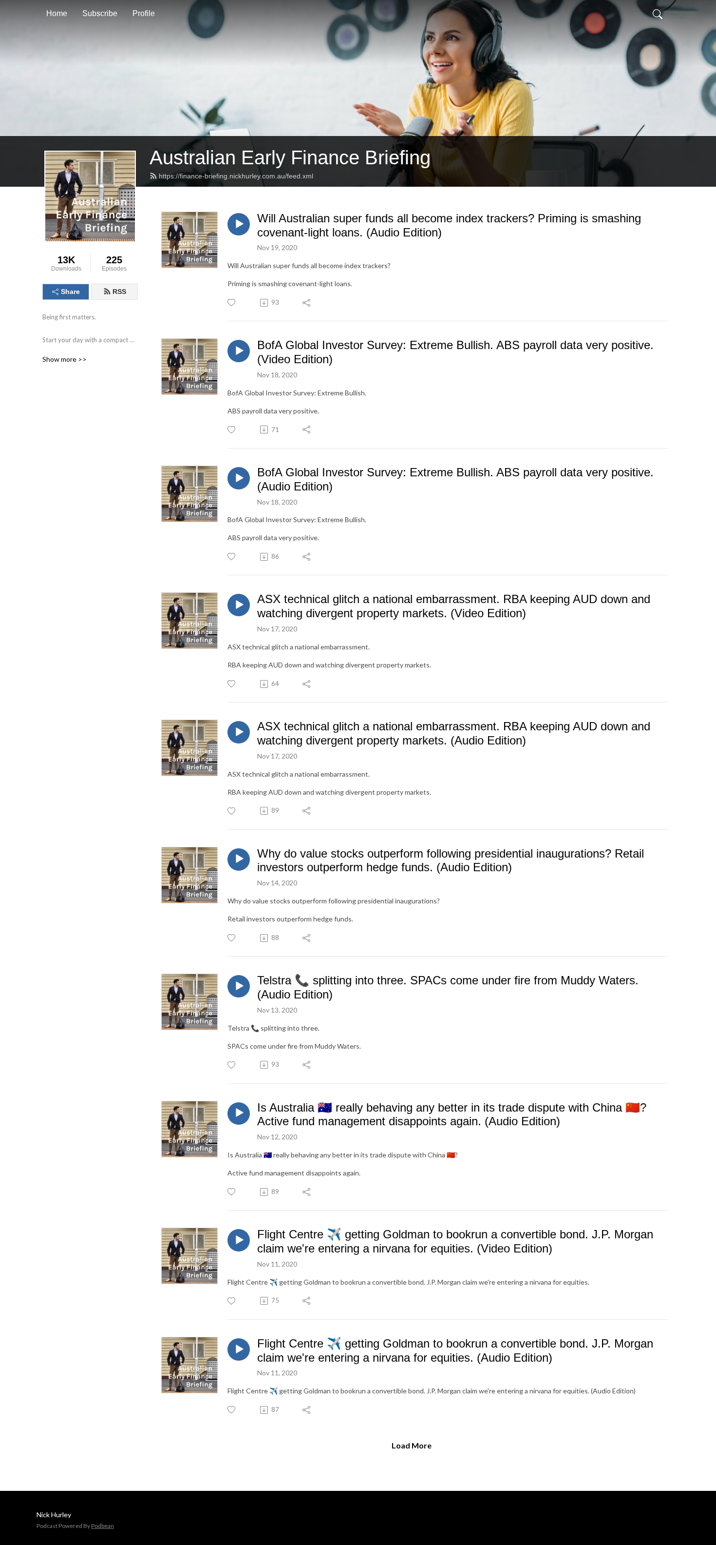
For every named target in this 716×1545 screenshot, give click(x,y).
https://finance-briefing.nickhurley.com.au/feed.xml (236, 176)
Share (70, 291)
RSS (119, 291)
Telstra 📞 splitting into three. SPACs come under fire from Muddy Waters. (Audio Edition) (448, 987)
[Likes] (232, 302)
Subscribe (99, 13)
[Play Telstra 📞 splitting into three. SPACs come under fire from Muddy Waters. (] (238, 986)
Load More (412, 1445)
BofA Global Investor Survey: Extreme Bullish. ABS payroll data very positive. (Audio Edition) (455, 479)
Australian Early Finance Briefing (290, 157)
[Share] (307, 303)
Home (56, 13)
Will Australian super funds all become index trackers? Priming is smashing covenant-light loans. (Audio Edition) (449, 225)
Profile (143, 13)
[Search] (657, 13)
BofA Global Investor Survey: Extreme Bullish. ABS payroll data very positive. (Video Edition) (455, 352)
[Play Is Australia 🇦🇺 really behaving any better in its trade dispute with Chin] (238, 1113)
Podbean (102, 1525)
